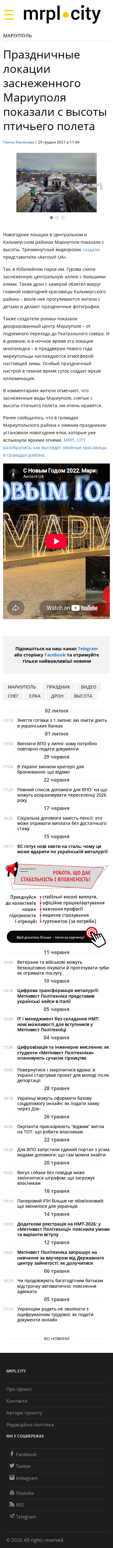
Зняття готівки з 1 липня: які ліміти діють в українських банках (62, 723)
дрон (57, 696)
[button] (103, 183)
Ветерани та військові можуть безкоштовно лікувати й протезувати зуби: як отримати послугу (63, 967)
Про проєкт (19, 1389)
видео (88, 687)
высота (83, 696)
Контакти (17, 1401)
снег (13, 696)
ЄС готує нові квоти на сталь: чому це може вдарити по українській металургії (62, 849)
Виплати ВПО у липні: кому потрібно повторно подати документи (57, 746)
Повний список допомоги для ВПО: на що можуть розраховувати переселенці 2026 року (62, 795)
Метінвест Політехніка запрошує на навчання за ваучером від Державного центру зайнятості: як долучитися (60, 1257)
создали (91, 249)
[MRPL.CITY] (62, 14)
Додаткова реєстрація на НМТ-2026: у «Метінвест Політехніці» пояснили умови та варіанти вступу (63, 1229)
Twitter (23, 1466)
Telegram (88, 649)
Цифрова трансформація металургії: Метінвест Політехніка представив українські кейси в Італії (58, 996)
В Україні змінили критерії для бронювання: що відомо (50, 769)
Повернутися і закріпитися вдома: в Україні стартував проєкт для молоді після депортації (63, 1075)
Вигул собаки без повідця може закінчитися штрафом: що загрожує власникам (56, 1178)
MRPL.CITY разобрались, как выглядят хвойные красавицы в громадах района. (55, 447)
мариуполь (22, 687)
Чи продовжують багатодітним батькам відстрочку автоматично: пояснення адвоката (60, 1286)
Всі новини (56, 1338)
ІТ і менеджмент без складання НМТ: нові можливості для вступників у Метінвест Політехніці (58, 1024)
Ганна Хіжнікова (18, 142)
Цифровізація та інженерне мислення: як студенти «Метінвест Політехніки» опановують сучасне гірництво (63, 1052)
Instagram (27, 1478)
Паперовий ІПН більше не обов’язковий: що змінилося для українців (60, 1203)
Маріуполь (17, 35)
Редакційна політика (30, 1424)
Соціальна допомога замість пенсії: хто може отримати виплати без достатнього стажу (61, 823)
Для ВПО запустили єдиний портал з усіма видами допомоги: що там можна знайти (63, 1152)
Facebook (55, 655)
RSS (20, 1505)
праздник (58, 687)
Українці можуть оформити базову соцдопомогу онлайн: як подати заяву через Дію (58, 1103)
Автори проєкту (24, 1412)
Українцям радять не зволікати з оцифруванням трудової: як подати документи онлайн (55, 1314)
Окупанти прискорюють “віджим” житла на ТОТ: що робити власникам (60, 1129)
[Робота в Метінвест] (56, 904)
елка (34, 696)
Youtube (25, 1493)
